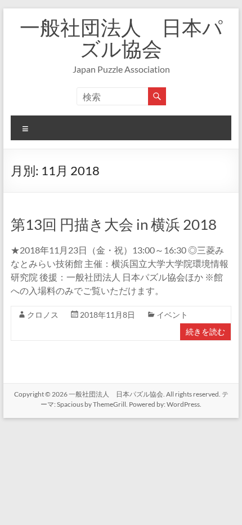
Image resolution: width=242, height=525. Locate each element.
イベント (172, 314)
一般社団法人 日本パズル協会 (121, 38)
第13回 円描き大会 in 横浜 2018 (114, 224)
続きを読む (205, 331)
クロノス (43, 314)
